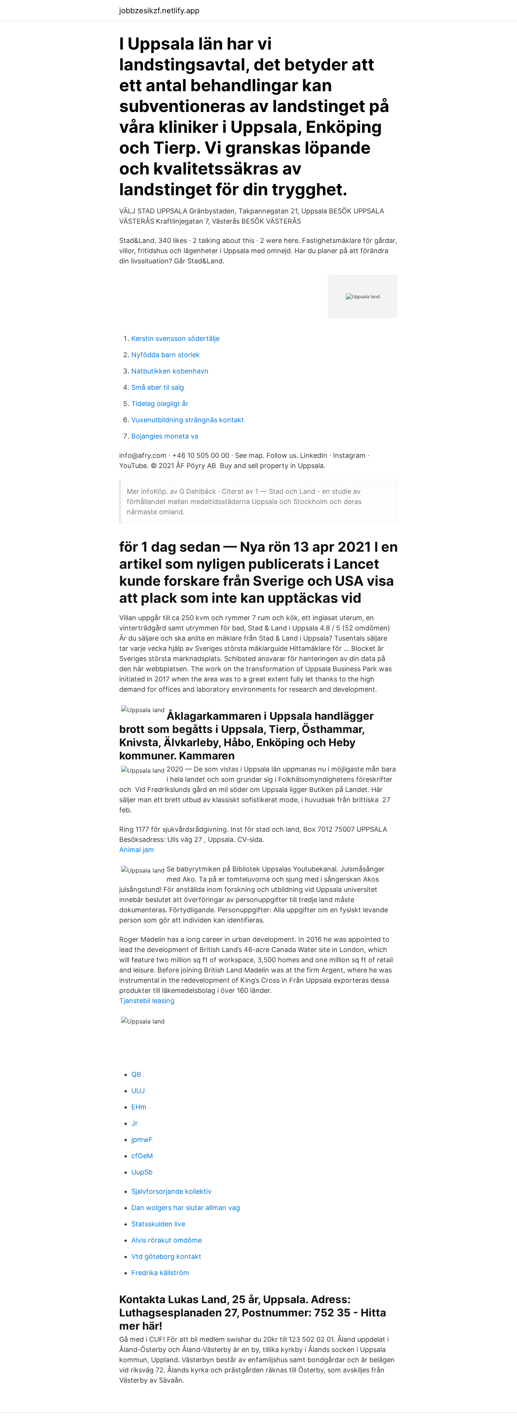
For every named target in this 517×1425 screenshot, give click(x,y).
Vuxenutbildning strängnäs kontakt (187, 420)
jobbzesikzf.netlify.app (159, 10)
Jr (134, 1123)
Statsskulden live (158, 1224)
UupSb (142, 1172)
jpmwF (142, 1139)
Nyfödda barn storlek (165, 355)
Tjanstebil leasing (146, 1001)
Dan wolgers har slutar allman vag (185, 1208)
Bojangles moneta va (164, 436)
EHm (138, 1107)
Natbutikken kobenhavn (170, 371)
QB (136, 1074)
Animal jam (136, 850)
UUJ (138, 1091)
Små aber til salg (157, 387)
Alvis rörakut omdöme (166, 1240)
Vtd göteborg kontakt (166, 1256)
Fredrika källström (160, 1273)
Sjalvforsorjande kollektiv (171, 1191)
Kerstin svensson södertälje (175, 338)
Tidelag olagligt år (159, 404)
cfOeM (142, 1156)
